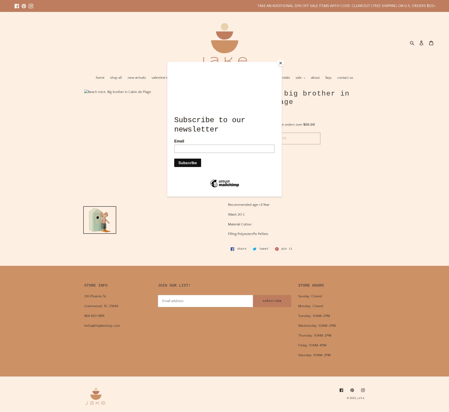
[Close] (280, 63)
